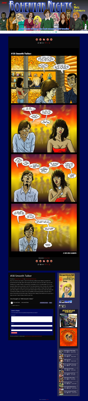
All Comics (42, 32)
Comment (13, 315)
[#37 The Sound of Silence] (40, 39)
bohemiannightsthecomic (30, 279)
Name (12, 324)
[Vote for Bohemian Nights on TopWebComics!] (65, 302)
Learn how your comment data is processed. (33, 336)
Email (12, 328)
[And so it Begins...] (37, 39)
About (46, 32)
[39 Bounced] (48, 39)
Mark (48, 258)
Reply (50, 302)
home (32, 32)
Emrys (45, 258)
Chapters (37, 32)
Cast (50, 32)
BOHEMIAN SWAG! (68, 311)
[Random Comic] (44, 39)
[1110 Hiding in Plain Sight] (51, 39)
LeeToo (47, 399)
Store (53, 32)
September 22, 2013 (19, 279)
